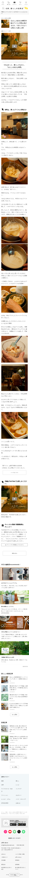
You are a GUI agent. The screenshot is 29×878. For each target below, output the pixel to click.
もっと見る (14, 714)
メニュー (26, 4)
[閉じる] (18, 875)
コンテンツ (14, 4)
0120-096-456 (20, 845)
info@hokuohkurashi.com (7, 845)
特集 (6, 812)
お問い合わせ (18, 857)
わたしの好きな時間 (6, 18)
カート (20, 4)
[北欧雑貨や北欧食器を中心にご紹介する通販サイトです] (14, 8)
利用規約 (17, 860)
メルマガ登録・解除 (20, 854)
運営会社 (3, 864)
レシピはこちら (14, 472)
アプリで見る (13, 875)
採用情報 (17, 864)
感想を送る (14, 553)
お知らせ (3, 854)
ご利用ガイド (4, 857)
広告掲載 (3, 860)
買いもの (8, 4)
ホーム (3, 4)
